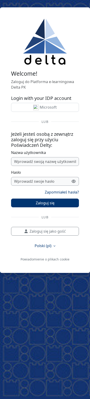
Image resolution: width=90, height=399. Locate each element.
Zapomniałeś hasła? (62, 192)
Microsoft (48, 107)
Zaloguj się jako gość (48, 231)
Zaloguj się (45, 202)
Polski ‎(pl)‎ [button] (43, 245)
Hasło (16, 172)
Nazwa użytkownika (28, 152)
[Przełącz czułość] (74, 181)
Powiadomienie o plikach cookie (45, 259)
